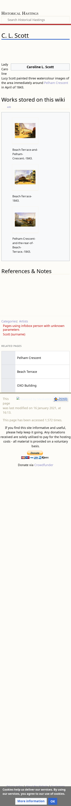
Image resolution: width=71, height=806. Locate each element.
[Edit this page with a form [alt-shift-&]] (42, 45)
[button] (31, 801)
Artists (23, 321)
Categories (9, 321)
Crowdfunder (43, 465)
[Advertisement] (35, 625)
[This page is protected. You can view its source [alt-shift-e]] (49, 45)
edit (9, 107)
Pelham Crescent (56, 83)
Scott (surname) (14, 334)
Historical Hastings (19, 13)
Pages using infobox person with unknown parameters (33, 328)
